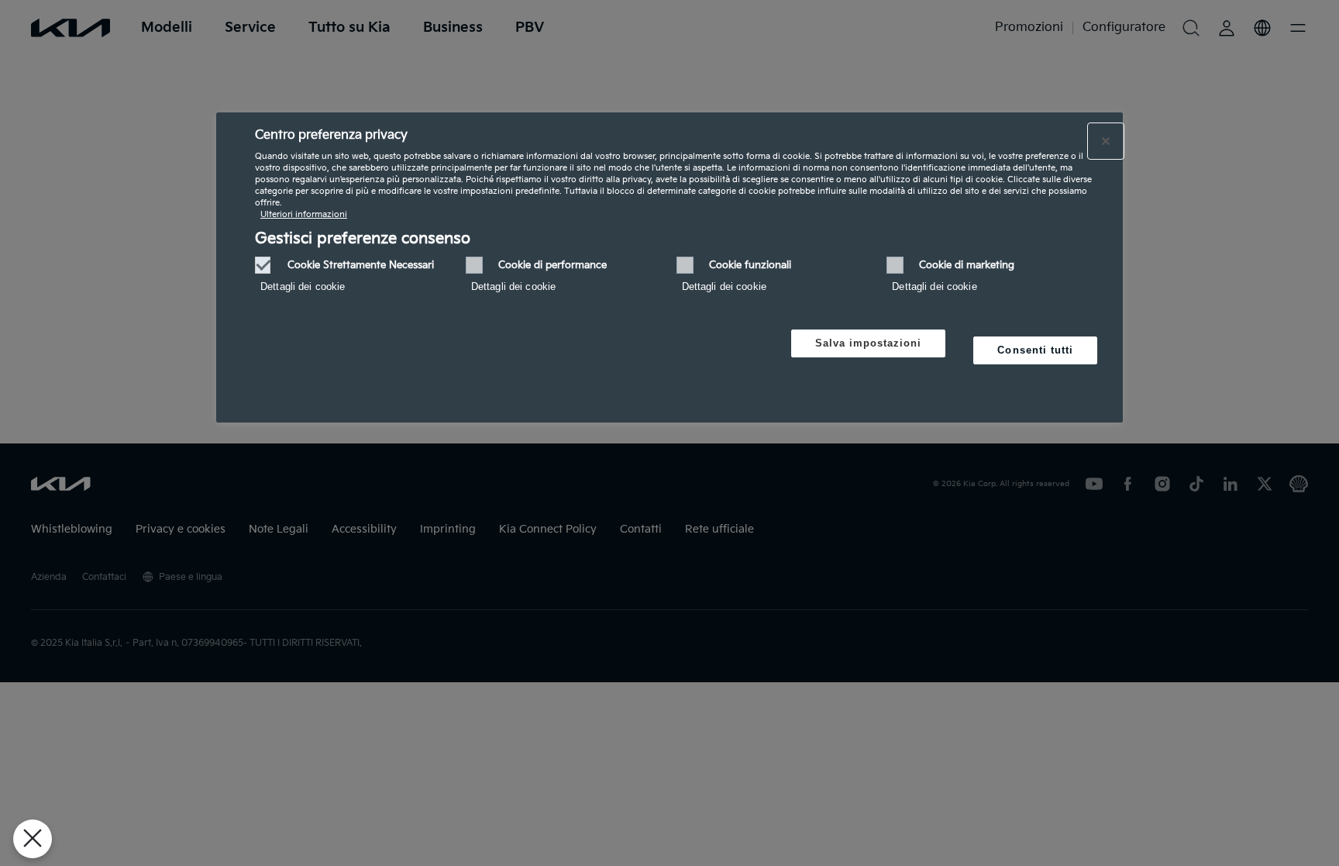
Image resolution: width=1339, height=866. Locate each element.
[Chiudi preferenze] (32, 838)
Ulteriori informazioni (303, 214)
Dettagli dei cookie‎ (302, 286)
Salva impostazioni (868, 343)
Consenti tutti (1035, 350)
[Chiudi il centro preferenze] (1106, 141)
